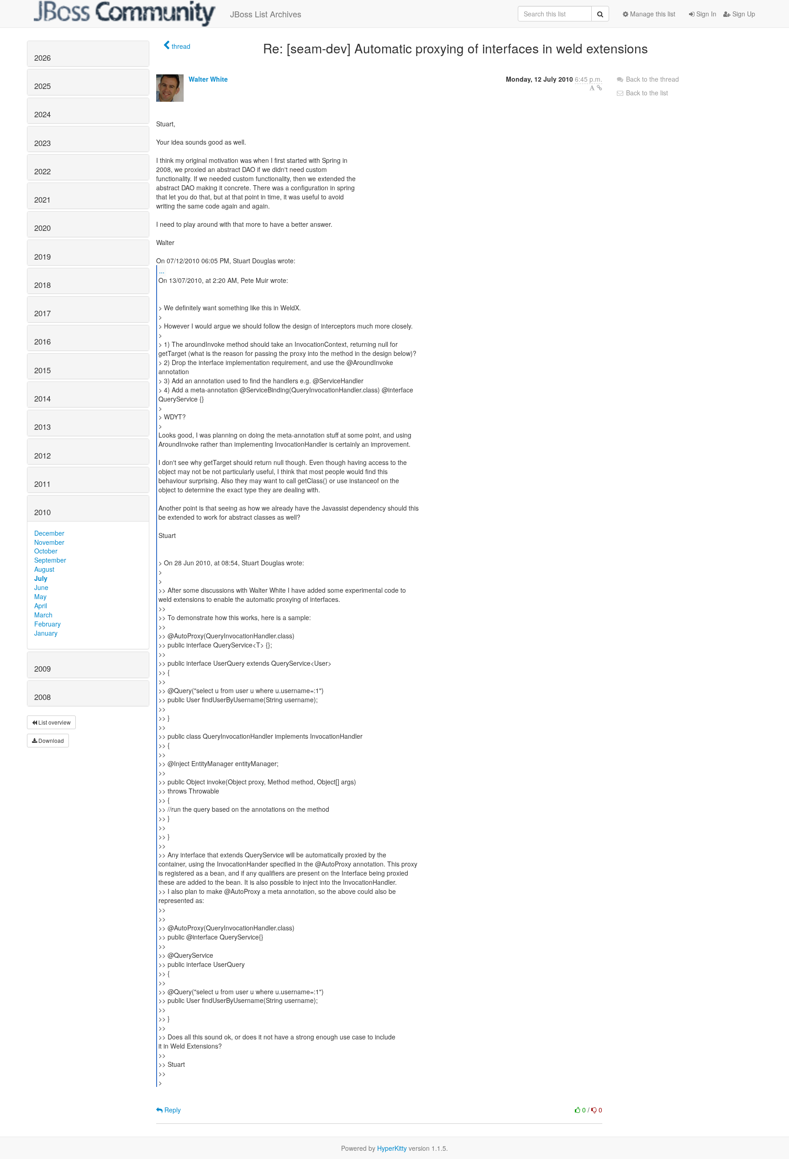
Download (50, 740)
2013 (42, 426)
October (46, 550)
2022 (42, 171)
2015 (42, 370)
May (40, 596)
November (49, 542)
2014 (42, 398)
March (43, 614)
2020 (42, 227)
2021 (42, 199)
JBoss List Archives (265, 14)
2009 (42, 668)
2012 (42, 455)
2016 (42, 341)
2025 (42, 85)
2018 (42, 284)
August (44, 569)
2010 (42, 511)
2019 (42, 256)
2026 (42, 57)
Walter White (208, 79)
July (40, 578)
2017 (42, 313)
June (41, 587)
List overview (54, 722)
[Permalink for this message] (599, 88)
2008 (42, 696)
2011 (42, 483)
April (40, 605)
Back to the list (646, 92)
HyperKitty (392, 1148)
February (47, 623)
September (50, 559)
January (46, 632)
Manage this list (651, 13)
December (49, 533)
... (161, 270)
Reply (172, 1109)
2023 (42, 142)
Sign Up (743, 13)
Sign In (705, 13)
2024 (42, 114)
